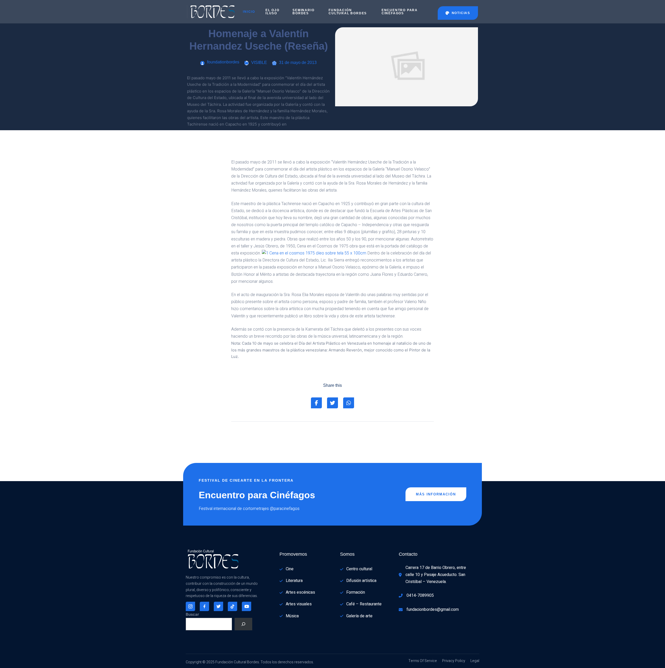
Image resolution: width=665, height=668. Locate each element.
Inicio (249, 12)
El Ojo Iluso (272, 11)
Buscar (192, 614)
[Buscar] (243, 624)
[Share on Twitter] (332, 402)
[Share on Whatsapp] (348, 402)
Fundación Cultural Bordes (348, 11)
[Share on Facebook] (316, 402)
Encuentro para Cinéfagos (400, 11)
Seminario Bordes (303, 11)
